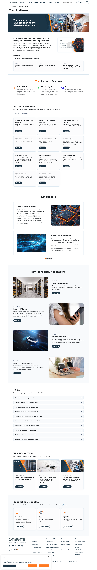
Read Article (19, 486)
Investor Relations (51, 539)
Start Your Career (80, 541)
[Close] (48, 556)
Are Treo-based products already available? (27, 439)
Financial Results (50, 541)
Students (77, 547)
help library (64, 505)
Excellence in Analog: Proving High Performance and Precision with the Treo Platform (48, 480)
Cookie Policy (63, 561)
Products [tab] (17, 113)
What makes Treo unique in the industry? (26, 434)
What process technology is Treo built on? (26, 411)
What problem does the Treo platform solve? (27, 407)
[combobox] (68, 2)
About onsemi (36, 539)
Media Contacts (65, 550)
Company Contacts (37, 552)
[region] (26, 562)
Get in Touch (19, 526)
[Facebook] (19, 546)
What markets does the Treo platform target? (27, 425)
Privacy (70, 561)
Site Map (75, 561)
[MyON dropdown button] (81, 2)
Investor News (50, 552)
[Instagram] (22, 546)
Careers (77, 539)
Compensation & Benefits (79, 553)
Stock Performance (51, 544)
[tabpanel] (48, 151)
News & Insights (65, 541)
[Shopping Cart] (84, 2)
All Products (80, 57)
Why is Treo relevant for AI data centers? (26, 430)
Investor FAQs (50, 555)
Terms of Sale (54, 561)
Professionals (78, 544)
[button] (77, 2)
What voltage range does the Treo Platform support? (29, 416)
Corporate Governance (52, 547)
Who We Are (78, 550)
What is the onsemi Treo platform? (24, 398)
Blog (62, 547)
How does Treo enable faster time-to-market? (27, 421)
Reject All (33, 565)
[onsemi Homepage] (13, 2)
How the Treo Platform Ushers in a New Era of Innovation (24, 478)
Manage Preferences (9, 565)
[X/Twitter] (16, 546)
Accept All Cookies (43, 565)
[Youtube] (13, 546)
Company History (36, 550)
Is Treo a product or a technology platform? (26, 402)
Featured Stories (65, 544)
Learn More (56, 293)
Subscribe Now (68, 526)
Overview (18, 131)
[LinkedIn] (10, 546)
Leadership (35, 544)
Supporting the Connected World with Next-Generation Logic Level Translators (71, 479)
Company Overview (37, 547)
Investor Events (50, 550)
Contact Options (44, 526)
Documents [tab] (25, 113)
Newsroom (64, 539)
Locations (34, 541)
